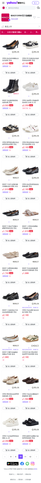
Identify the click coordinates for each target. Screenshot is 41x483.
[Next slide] (18, 44)
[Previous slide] (2, 44)
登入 (35, 3)
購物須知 (28, 474)
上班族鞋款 (32, 32)
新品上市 (8, 26)
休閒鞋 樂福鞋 (26, 32)
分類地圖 (28, 479)
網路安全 (13, 479)
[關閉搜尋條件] (6, 8)
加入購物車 (11, 72)
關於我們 (20, 474)
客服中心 (12, 474)
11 (25, 456)
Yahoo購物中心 (16, 2)
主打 (3, 32)
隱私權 (20, 479)
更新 (35, 469)
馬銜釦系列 (38, 32)
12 (30, 456)
